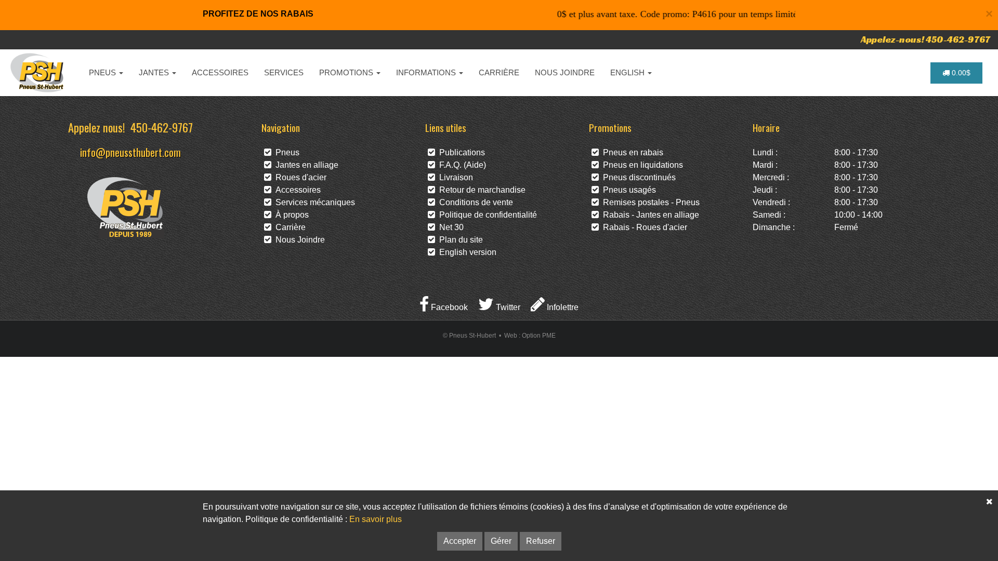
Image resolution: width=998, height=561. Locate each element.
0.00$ (960, 73)
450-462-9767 (161, 127)
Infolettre (562, 307)
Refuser (540, 541)
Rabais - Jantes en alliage (649, 214)
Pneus (285, 152)
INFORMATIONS (427, 72)
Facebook (448, 307)
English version (465, 252)
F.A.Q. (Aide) (460, 165)
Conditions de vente (474, 202)
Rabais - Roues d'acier (643, 227)
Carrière (288, 227)
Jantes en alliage (304, 165)
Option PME (539, 335)
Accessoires (296, 189)
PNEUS (103, 72)
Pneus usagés (627, 189)
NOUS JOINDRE (565, 72)
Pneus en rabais (631, 152)
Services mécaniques (313, 202)
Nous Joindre (298, 239)
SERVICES (284, 72)
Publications (460, 152)
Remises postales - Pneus (649, 202)
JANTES (155, 72)
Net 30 (449, 227)
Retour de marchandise (480, 189)
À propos (290, 214)
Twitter (507, 307)
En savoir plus (375, 519)
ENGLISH (628, 72)
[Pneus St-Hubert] (38, 72)
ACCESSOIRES (220, 72)
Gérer (501, 541)
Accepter (459, 541)
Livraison (454, 177)
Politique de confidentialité (486, 214)
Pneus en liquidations (641, 165)
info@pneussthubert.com (130, 152)
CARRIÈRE (499, 72)
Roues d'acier (298, 177)
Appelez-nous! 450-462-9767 (925, 39)
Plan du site (459, 239)
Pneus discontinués (637, 177)
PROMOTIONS (347, 72)
